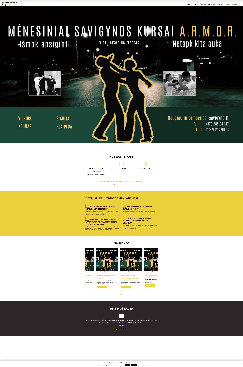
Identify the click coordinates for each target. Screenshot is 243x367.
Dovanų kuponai (236, 4)
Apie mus (189, 4)
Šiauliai (129, 181)
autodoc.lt (118, 184)
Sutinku (127, 365)
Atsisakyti (134, 365)
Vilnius (102, 181)
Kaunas (110, 181)
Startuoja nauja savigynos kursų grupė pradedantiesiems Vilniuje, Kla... (144, 277)
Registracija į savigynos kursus (207, 4)
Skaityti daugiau (93, 287)
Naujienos (195, 4)
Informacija (227, 4)
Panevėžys (140, 181)
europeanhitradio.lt (127, 184)
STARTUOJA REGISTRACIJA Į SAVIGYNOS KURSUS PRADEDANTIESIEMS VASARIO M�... (96, 277)
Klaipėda (120, 181)
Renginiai (219, 4)
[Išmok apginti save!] (9, 4)
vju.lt (122, 184)
